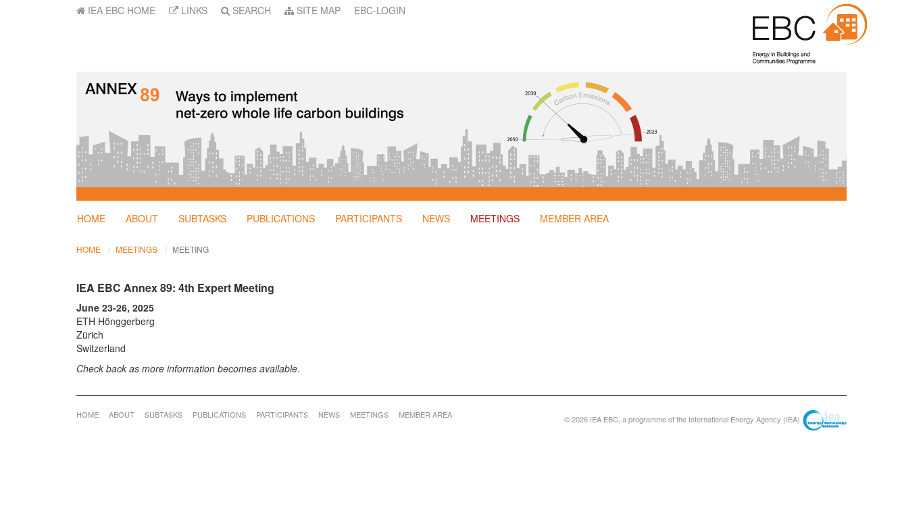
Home (91, 218)
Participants (368, 218)
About (142, 218)
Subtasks (202, 218)
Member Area (574, 218)
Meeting (190, 249)
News (436, 218)
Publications (281, 218)
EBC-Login (379, 10)
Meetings (495, 218)
